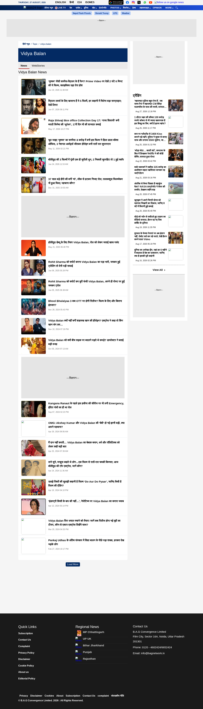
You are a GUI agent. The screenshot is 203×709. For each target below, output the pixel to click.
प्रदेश (78, 8)
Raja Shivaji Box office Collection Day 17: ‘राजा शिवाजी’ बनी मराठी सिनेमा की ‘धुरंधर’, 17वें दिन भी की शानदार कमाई (83, 122)
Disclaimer (24, 659)
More (168, 8)
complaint (103, 695)
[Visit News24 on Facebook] (127, 2)
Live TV (62, 8)
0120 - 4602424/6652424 (157, 647)
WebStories (38, 65)
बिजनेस (126, 8)
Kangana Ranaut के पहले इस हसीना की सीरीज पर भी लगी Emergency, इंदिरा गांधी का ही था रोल (86, 405)
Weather (125, 13)
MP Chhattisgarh (93, 632)
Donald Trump (101, 13)
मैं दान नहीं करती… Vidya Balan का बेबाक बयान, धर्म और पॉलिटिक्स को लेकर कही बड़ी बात (84, 444)
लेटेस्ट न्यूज (48, 8)
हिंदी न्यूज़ (26, 44)
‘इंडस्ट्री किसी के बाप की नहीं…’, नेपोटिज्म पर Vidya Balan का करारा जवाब (86, 501)
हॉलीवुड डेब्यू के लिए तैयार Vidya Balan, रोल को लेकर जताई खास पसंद (83, 242)
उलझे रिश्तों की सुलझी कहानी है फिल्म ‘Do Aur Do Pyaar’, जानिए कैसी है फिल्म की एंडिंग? (84, 483)
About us (23, 672)
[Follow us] (169, 2)
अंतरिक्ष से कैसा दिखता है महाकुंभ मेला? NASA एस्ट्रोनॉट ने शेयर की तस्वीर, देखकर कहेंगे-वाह (149, 186)
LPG (115, 13)
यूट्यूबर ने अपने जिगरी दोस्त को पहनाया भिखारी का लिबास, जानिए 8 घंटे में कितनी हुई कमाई (149, 203)
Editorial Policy (26, 678)
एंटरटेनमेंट (103, 8)
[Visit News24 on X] (139, 2)
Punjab (87, 652)
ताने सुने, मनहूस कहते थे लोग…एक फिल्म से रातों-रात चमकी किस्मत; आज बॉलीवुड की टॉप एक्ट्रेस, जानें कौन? (83, 464)
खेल (93, 8)
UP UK (87, 638)
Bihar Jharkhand (93, 645)
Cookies (49, 695)
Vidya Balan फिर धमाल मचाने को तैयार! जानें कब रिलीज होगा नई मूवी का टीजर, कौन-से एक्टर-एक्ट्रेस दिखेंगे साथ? (84, 522)
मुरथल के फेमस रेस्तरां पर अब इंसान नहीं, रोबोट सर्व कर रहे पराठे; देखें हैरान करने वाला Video (150, 236)
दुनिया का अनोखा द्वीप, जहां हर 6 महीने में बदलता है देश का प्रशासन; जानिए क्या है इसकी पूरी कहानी (150, 253)
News (24, 65)
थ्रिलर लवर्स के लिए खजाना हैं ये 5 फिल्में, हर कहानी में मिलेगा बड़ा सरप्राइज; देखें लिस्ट (85, 102)
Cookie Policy (26, 665)
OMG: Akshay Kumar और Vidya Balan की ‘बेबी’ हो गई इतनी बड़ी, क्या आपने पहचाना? (86, 424)
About (59, 695)
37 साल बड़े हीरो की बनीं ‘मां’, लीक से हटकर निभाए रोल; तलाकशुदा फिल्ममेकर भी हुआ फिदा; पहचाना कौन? (85, 181)
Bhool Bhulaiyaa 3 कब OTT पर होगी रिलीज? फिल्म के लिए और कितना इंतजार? (85, 303)
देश (71, 8)
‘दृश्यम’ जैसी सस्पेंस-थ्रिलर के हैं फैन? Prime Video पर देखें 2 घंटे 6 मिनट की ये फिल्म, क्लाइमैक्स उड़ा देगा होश (85, 83)
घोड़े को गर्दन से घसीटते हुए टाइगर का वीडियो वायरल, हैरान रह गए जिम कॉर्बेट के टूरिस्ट (150, 219)
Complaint (24, 646)
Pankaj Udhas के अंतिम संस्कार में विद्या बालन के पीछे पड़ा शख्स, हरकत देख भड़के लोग (86, 542)
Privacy (23, 695)
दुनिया (86, 8)
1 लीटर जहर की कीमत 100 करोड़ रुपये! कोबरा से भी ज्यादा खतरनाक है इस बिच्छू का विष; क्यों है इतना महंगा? (150, 120)
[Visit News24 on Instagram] (133, 2)
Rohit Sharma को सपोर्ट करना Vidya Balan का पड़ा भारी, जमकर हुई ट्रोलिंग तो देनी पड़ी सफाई (84, 263)
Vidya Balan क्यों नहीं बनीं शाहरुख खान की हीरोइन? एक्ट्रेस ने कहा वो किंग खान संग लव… (85, 322)
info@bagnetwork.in (153, 653)
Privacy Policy (26, 653)
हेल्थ (134, 8)
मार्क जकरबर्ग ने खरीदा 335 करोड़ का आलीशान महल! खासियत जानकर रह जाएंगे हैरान (150, 170)
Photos (114, 8)
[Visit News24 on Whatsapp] (145, 2)
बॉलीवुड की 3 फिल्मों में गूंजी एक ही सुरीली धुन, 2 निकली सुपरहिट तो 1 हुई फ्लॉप (86, 159)
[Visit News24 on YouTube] (150, 2)
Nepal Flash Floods (82, 13)
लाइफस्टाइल (144, 8)
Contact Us (24, 639)
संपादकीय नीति (117, 695)
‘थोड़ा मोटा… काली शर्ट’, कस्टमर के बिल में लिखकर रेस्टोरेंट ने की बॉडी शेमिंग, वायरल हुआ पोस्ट (149, 153)
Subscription (25, 633)
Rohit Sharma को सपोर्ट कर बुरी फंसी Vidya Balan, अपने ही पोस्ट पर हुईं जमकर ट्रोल (86, 283)
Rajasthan (89, 658)
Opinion (157, 8)
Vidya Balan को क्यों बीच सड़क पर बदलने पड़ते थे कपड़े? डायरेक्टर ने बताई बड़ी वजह (85, 342)
